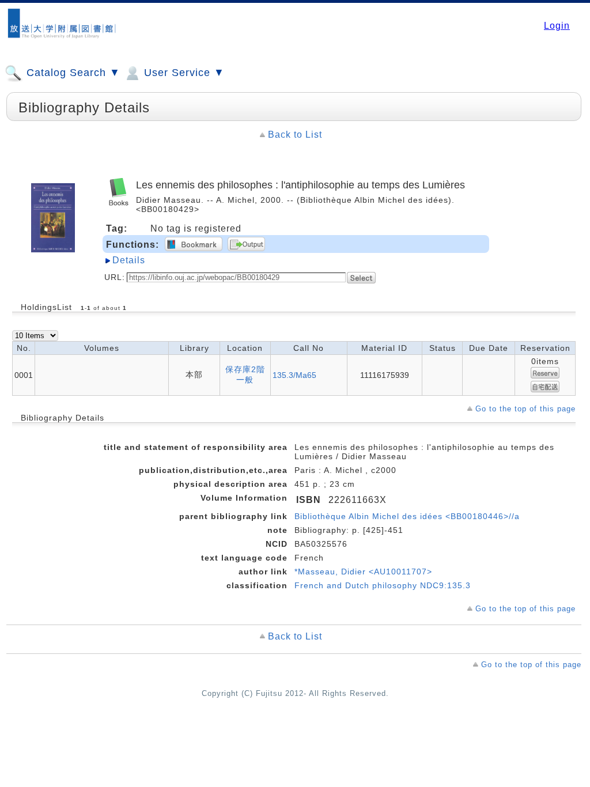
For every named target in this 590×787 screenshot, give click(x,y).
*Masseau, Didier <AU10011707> (363, 571)
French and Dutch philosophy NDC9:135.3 (382, 585)
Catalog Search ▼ (71, 72)
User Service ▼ (183, 72)
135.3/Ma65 (294, 375)
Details (128, 260)
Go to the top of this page (525, 408)
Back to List (295, 134)
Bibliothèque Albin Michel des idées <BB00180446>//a (407, 516)
